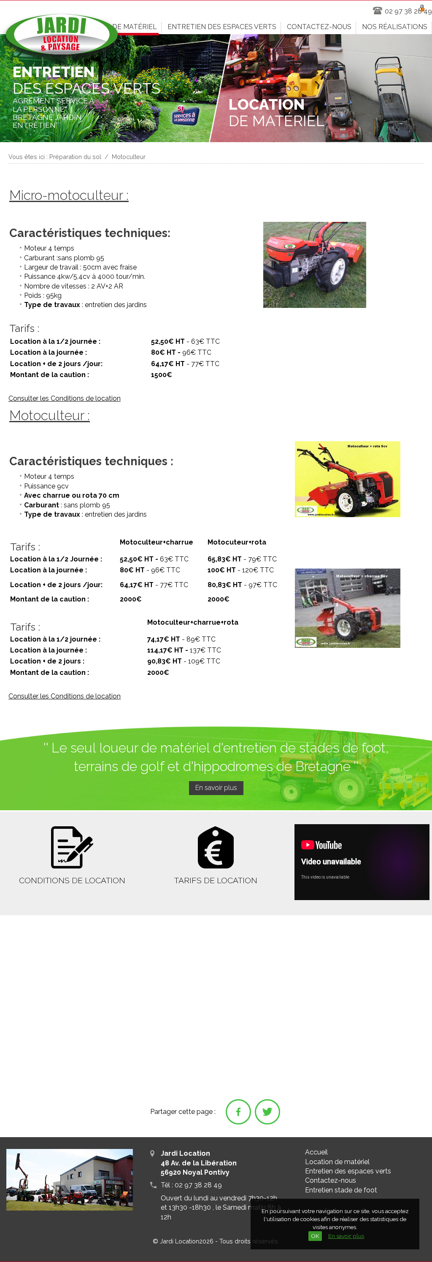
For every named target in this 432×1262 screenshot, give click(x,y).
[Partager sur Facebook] (238, 1111)
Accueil (316, 1152)
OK (315, 1235)
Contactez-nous (330, 1180)
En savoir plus (346, 1235)
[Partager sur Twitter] (267, 1111)
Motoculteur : (49, 415)
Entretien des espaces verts (348, 1171)
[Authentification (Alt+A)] (421, 7)
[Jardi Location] (62, 38)
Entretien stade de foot (341, 1190)
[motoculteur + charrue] (348, 646)
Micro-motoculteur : (69, 195)
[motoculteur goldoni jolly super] (348, 515)
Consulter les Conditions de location (64, 398)
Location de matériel (337, 1162)
